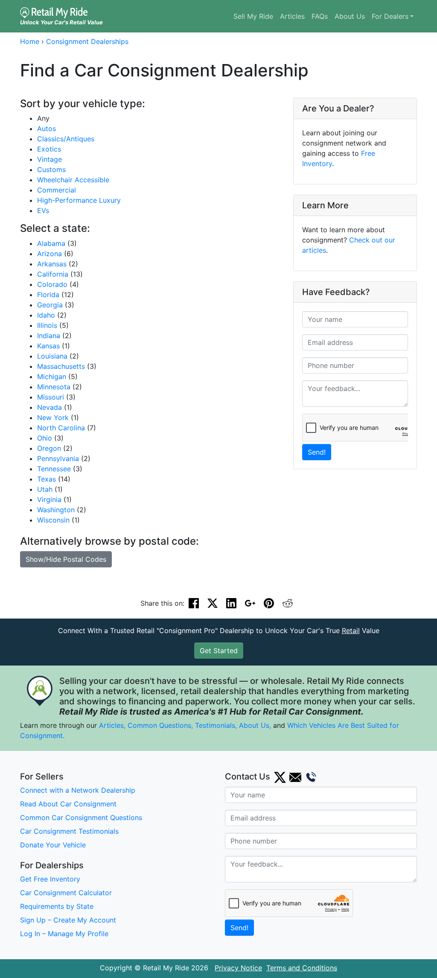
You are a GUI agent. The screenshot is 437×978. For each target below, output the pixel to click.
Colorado (52, 284)
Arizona (49, 253)
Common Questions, (160, 725)
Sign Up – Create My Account (68, 920)
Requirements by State (56, 906)
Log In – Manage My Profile (64, 933)
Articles (292, 16)
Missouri (50, 397)
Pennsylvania (58, 458)
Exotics (49, 149)
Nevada (49, 407)
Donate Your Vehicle (53, 845)
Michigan (51, 376)
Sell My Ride (253, 16)
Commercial (56, 190)
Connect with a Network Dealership (77, 790)
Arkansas (52, 264)
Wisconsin (53, 520)
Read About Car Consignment (68, 804)
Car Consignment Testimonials (69, 831)
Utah (44, 489)
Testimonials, (217, 725)
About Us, (255, 725)
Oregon (49, 448)
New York (53, 417)
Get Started (219, 650)
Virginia (49, 499)
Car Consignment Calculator (66, 892)
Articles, (112, 725)
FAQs (320, 16)
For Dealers (390, 16)
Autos (46, 128)
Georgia (50, 305)
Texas (46, 479)
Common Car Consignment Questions (81, 817)
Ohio (44, 438)
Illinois (47, 325)
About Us (350, 16)
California (52, 274)
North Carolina (61, 427)
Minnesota (53, 386)
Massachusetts (61, 366)
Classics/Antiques (65, 138)
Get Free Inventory (50, 879)
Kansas (48, 346)
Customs (51, 169)
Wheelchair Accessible (73, 179)
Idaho (46, 315)
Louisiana (52, 356)
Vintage (49, 159)
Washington (56, 509)
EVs (43, 210)
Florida (48, 294)
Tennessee (54, 468)
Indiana (48, 335)
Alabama (51, 243)
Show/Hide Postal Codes (66, 559)
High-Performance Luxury (79, 200)
